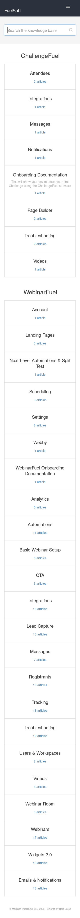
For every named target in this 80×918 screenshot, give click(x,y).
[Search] (71, 30)
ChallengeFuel (40, 55)
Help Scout (65, 908)
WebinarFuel (40, 291)
